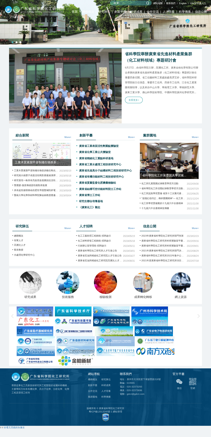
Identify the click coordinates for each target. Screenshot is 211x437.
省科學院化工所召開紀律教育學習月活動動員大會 (163, 188)
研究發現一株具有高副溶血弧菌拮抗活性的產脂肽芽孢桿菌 (36, 180)
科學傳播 (185, 11)
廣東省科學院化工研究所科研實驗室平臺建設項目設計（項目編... (163, 240)
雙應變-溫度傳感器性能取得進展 (30, 185)
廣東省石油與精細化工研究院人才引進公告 (100, 255)
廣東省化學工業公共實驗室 (95, 152)
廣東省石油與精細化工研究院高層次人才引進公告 (100, 260)
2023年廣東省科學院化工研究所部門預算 (162, 235)
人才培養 (169, 11)
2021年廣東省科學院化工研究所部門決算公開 (163, 250)
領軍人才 (18, 240)
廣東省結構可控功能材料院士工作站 (100, 189)
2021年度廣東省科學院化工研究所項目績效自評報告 (163, 260)
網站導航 (94, 374)
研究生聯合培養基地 (91, 201)
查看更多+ (134, 100)
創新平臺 (120, 11)
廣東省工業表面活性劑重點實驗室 (99, 146)
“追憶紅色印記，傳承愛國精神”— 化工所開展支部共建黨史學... (163, 198)
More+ (67, 137)
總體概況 (18, 235)
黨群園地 (149, 135)
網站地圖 (158, 3)
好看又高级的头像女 (14, 427)
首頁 (75, 11)
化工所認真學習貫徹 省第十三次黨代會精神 (163, 193)
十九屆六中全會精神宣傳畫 (155, 208)
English (183, 3)
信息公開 (201, 11)
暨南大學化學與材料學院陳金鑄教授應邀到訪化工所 (36, 195)
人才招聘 (86, 226)
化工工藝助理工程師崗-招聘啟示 (94, 235)
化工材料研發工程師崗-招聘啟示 (94, 240)
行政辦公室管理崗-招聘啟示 (92, 245)
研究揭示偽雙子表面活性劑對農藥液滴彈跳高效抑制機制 (36, 175)
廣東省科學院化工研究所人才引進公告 (97, 250)
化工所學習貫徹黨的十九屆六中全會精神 (162, 203)
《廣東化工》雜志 (89, 207)
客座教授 (18, 249)
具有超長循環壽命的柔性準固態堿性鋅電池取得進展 (36, 190)
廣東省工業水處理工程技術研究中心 (100, 164)
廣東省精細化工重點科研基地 (96, 158)
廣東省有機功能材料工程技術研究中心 (101, 176)
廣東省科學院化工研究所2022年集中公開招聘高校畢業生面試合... (163, 255)
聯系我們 (170, 3)
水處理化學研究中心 (24, 255)
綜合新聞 (22, 135)
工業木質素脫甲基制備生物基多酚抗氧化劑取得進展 (36, 170)
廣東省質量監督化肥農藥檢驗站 (97, 182)
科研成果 (136, 11)
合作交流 (153, 11)
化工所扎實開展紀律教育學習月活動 (159, 183)
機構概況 (88, 11)
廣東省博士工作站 (89, 195)
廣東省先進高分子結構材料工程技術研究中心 (105, 170)
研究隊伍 (104, 11)
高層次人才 (20, 245)
